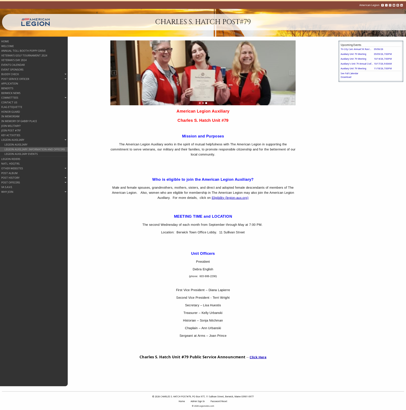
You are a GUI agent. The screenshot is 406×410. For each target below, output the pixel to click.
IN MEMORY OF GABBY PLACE (19, 121)
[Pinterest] (398, 5)
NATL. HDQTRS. (10, 163)
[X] (386, 5)
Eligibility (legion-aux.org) (230, 197)
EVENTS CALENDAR (13, 65)
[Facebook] (382, 5)
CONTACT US (9, 102)
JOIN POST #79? (11, 130)
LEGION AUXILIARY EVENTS (21, 154)
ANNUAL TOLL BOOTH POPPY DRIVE (23, 50)
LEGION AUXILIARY (15, 144)
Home (182, 401)
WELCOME (7, 46)
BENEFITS (7, 88)
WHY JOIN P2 (12, 201)
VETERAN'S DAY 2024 (13, 60)
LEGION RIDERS (10, 159)
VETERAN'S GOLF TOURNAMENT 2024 (24, 55)
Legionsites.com (206, 406)
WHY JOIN (10, 196)
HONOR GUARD (10, 112)
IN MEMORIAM (10, 116)
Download (346, 76)
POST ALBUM (9, 173)
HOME (5, 41)
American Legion (369, 5)
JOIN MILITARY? (11, 126)
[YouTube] (394, 5)
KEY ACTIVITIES (10, 135)
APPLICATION (9, 83)
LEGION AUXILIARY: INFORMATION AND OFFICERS (34, 149)
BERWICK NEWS (10, 93)
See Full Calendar (349, 73)
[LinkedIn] (401, 5)
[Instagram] (390, 5)
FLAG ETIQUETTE (11, 107)
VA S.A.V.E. (7, 187)
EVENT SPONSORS (12, 69)
